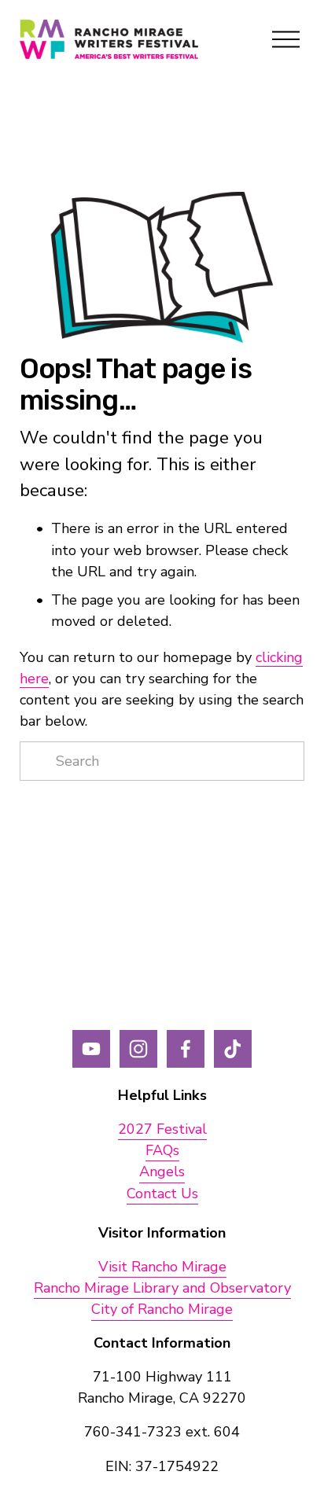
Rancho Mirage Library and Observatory (162, 1287)
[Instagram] (138, 1049)
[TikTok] (233, 1049)
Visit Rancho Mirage (162, 1266)
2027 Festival (162, 1129)
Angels (162, 1171)
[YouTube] (91, 1049)
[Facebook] (185, 1049)
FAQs (162, 1150)
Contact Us (162, 1193)
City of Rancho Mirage (162, 1309)
